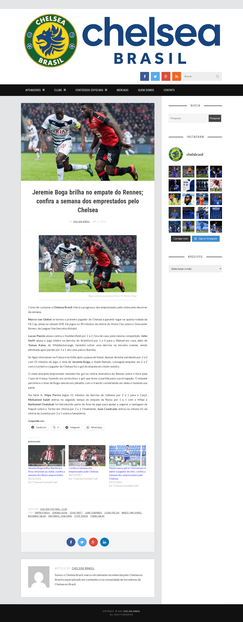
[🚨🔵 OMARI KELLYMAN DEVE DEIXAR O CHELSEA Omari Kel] (202, 227)
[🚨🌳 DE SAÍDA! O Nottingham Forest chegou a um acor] (189, 172)
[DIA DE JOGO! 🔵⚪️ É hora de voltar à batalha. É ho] (189, 185)
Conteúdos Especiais (89, 90)
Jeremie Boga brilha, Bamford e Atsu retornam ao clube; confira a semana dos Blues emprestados (46, 471)
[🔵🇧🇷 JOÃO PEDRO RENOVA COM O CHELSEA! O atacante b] (216, 199)
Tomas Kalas (97, 516)
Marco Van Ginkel (132, 513)
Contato (169, 90)
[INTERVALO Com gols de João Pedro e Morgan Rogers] (216, 172)
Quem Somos (146, 90)
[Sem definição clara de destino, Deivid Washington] (202, 213)
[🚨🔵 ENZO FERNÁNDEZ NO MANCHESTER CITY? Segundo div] (175, 172)
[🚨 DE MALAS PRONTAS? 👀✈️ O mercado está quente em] (202, 185)
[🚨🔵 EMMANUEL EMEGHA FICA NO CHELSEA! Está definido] (189, 227)
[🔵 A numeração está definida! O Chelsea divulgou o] (216, 213)
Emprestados (42, 513)
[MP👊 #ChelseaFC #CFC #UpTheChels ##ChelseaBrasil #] (202, 199)
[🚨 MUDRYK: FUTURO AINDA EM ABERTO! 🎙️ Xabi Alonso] (175, 199)
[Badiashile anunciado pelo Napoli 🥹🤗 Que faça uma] (189, 199)
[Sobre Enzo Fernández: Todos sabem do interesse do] (216, 227)
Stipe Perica (81, 516)
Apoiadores (33, 90)
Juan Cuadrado (93, 513)
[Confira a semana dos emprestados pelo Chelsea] (87, 455)
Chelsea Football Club (53, 509)
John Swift (76, 513)
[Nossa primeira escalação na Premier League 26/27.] (175, 185)
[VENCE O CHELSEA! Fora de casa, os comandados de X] (202, 172)
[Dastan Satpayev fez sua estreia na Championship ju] (216, 185)
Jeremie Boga (59, 513)
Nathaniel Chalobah (60, 516)
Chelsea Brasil (81, 221)
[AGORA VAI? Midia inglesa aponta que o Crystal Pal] (189, 213)
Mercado (122, 90)
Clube (58, 90)
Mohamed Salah (37, 516)
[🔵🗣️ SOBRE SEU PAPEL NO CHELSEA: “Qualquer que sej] (175, 227)
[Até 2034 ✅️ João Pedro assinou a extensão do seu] (175, 213)
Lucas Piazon (111, 513)
